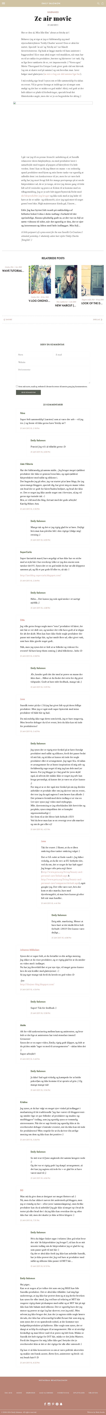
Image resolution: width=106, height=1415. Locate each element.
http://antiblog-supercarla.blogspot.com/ (40, 575)
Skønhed (53, 12)
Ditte (22, 619)
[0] (102, 3)
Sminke (9, 319)
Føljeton (93, 1393)
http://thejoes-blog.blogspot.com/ (37, 984)
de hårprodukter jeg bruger (35, 195)
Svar (87, 411)
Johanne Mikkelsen (29, 949)
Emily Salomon (51, 3)
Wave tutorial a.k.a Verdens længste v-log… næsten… (13, 270)
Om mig (8, 1393)
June (22, 699)
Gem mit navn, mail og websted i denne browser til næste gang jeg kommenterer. (52, 387)
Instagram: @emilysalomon (53, 1380)
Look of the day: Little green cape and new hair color (92, 303)
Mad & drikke (46, 1393)
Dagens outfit (86, 299)
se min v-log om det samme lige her (62, 74)
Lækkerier (63, 302)
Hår (12, 267)
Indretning (63, 1393)
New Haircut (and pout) (66, 305)
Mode (19, 1393)
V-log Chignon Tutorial (40, 300)
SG (21, 1190)
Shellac (96, 319)
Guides (7, 267)
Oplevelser (79, 1393)
